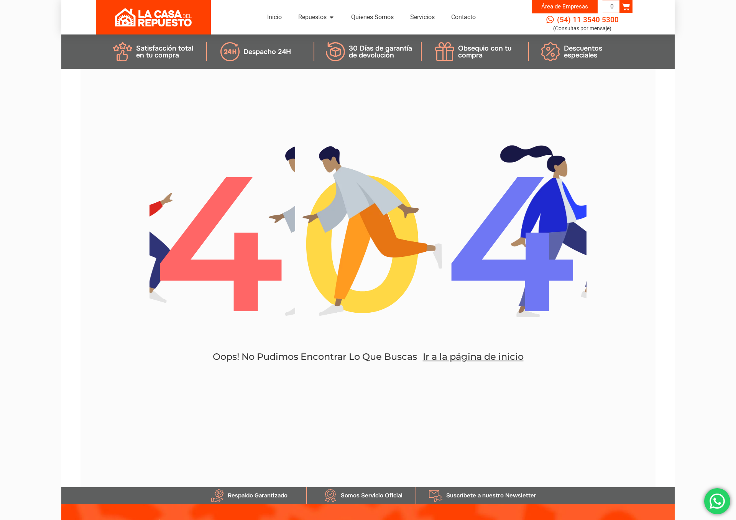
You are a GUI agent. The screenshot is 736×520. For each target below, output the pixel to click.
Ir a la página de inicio (473, 356)
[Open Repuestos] (332, 17)
